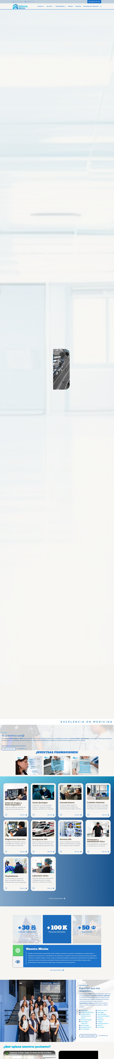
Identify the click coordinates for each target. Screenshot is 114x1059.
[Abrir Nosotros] (43, 6)
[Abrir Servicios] (52, 6)
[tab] (18, 950)
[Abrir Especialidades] (65, 6)
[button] (4, 366)
